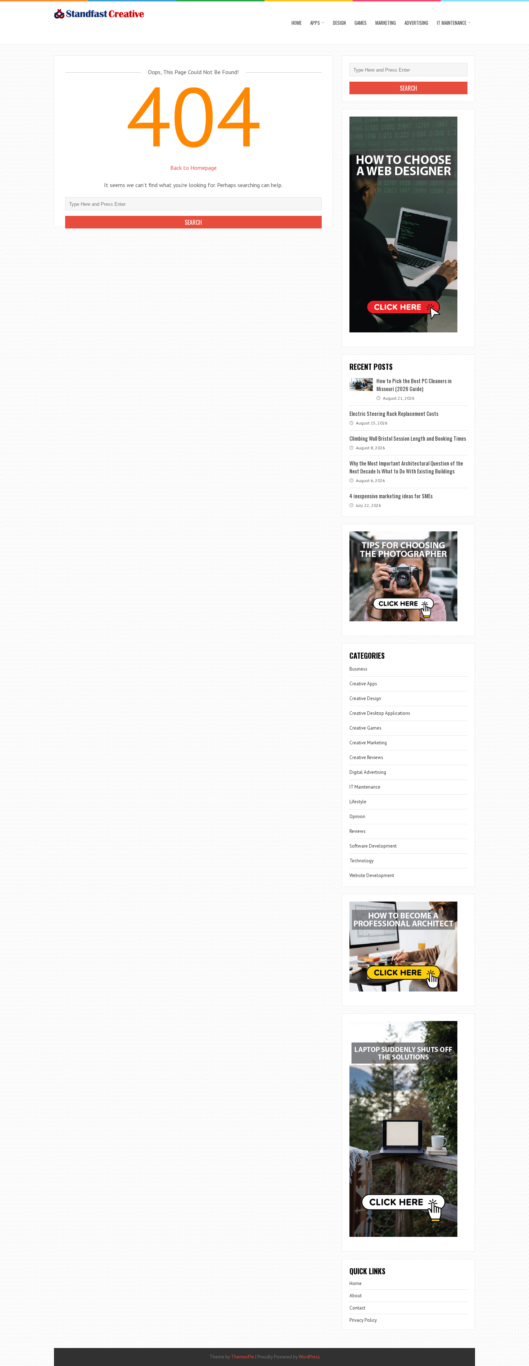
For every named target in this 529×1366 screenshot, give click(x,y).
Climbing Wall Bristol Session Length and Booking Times (407, 438)
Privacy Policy (363, 1320)
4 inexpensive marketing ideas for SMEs (391, 496)
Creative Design (365, 698)
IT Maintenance (451, 22)
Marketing (385, 22)
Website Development (371, 875)
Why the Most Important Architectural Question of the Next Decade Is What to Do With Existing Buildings (406, 467)
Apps (315, 22)
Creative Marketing (368, 743)
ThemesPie (242, 1357)
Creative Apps (363, 684)
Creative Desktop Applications (379, 713)
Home (296, 22)
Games (360, 22)
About (355, 1296)
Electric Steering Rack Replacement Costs (393, 413)
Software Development (373, 846)
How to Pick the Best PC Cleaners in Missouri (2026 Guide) (414, 384)
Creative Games (365, 728)
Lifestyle (357, 802)
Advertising (416, 22)
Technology (361, 861)
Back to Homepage (193, 167)
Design (339, 22)
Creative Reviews (366, 757)
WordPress (309, 1357)
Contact (357, 1308)
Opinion (357, 816)
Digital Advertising (367, 772)
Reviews (357, 831)
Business (358, 669)
